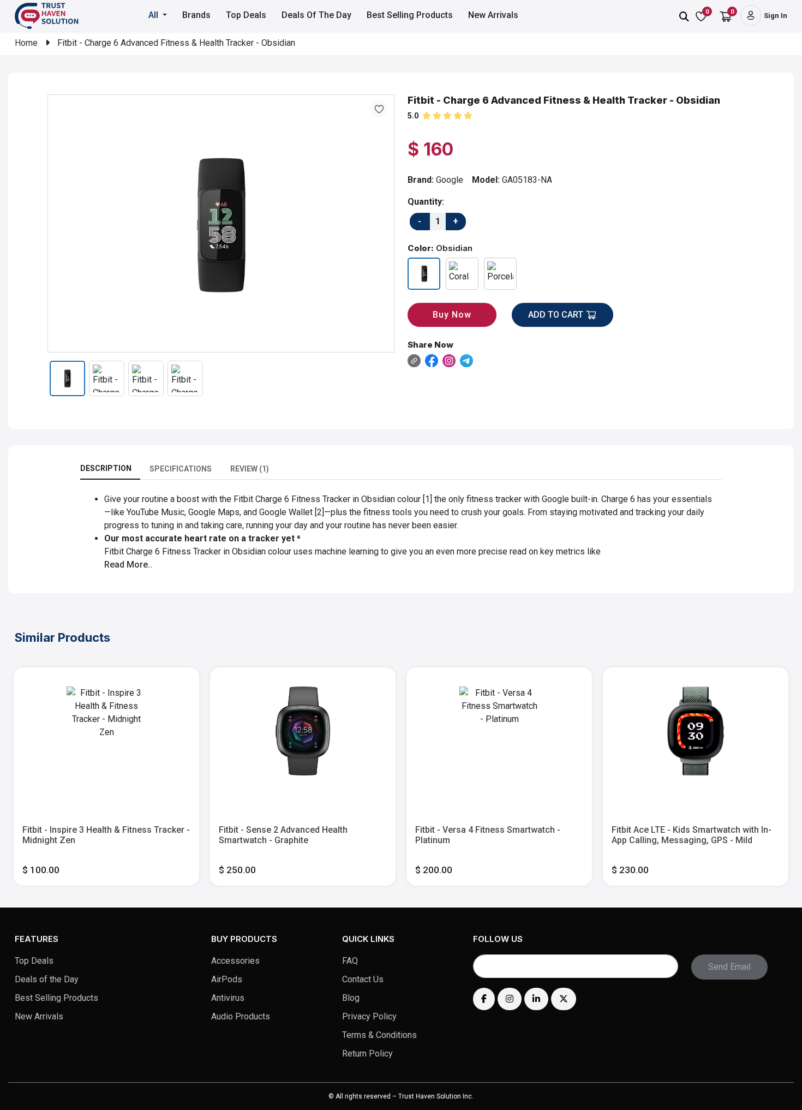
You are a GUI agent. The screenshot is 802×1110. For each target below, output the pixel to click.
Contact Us (363, 979)
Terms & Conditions (379, 1035)
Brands (196, 15)
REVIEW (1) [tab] (249, 468)
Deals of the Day (47, 979)
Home (26, 43)
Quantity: (426, 201)
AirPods (226, 979)
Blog (351, 998)
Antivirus (227, 998)
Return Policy (367, 1053)
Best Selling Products (410, 15)
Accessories (235, 961)
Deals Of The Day (316, 15)
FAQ (350, 961)
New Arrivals (493, 15)
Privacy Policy (369, 1016)
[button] (158, 15)
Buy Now (452, 314)
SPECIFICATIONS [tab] (180, 468)
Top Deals (246, 15)
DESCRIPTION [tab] (105, 468)
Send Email (729, 967)
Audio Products (240, 1016)
